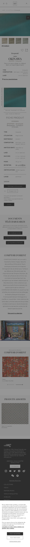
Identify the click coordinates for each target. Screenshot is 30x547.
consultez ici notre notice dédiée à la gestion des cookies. (13, 527)
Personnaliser (15, 541)
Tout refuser (15, 537)
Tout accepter (15, 533)
